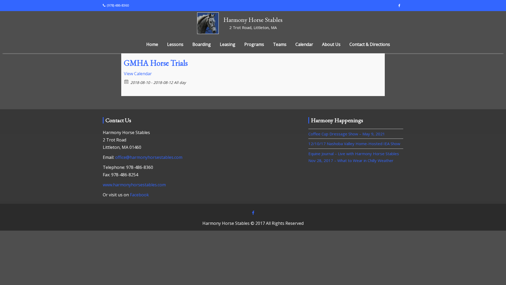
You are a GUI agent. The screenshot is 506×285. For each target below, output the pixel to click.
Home (152, 44)
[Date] (126, 81)
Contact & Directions (369, 44)
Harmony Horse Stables (253, 20)
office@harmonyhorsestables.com (148, 157)
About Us (331, 44)
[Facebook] (399, 5)
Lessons (175, 44)
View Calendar (138, 74)
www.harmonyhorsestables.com (134, 185)
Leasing (227, 44)
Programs (254, 44)
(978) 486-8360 (118, 5)
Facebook (139, 195)
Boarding (201, 44)
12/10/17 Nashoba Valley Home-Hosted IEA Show (354, 143)
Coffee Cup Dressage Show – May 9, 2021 (346, 133)
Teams (279, 44)
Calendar (304, 44)
